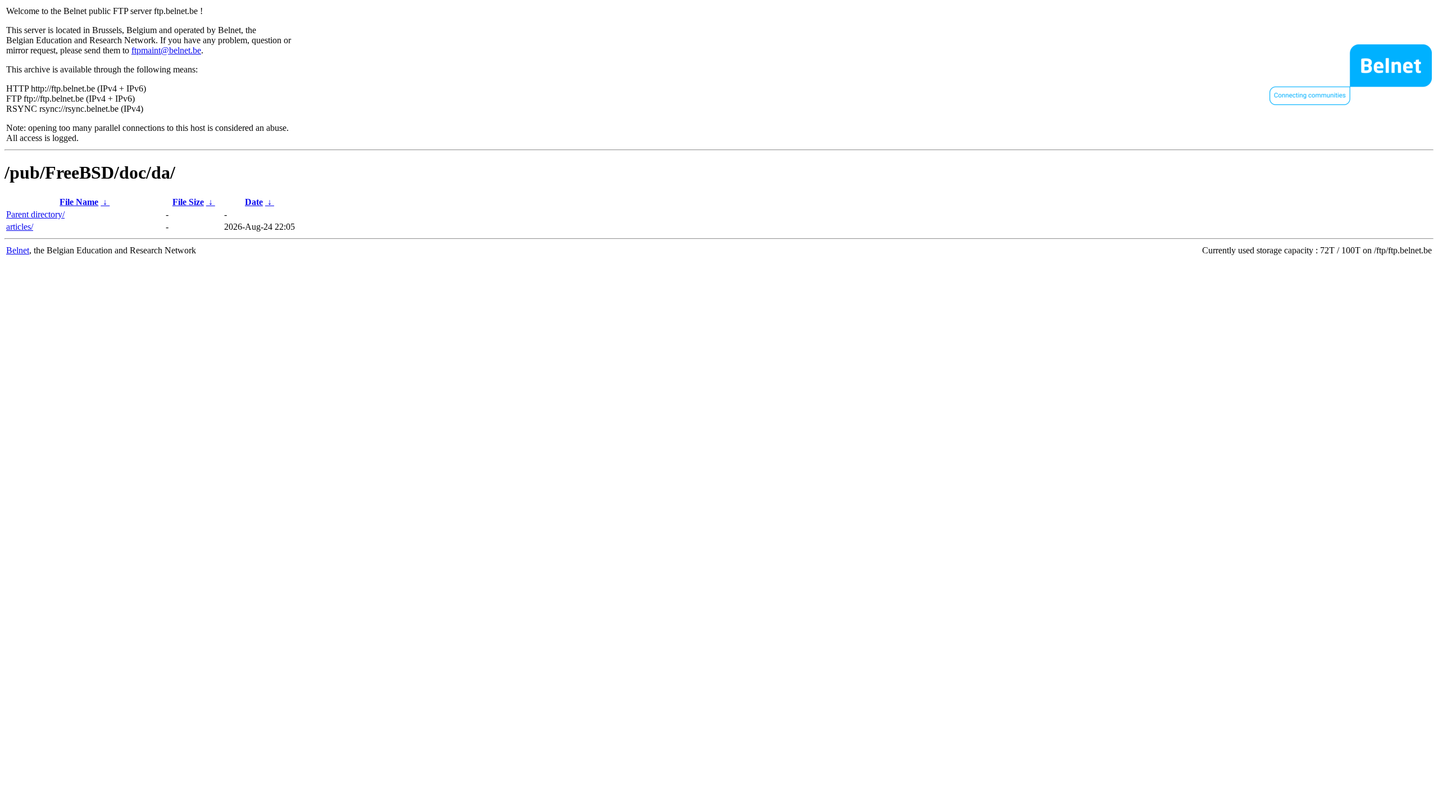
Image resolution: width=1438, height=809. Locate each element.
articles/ (19, 226)
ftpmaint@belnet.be (166, 50)
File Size (188, 202)
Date (254, 202)
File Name (79, 202)
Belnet (17, 250)
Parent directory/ (35, 214)
